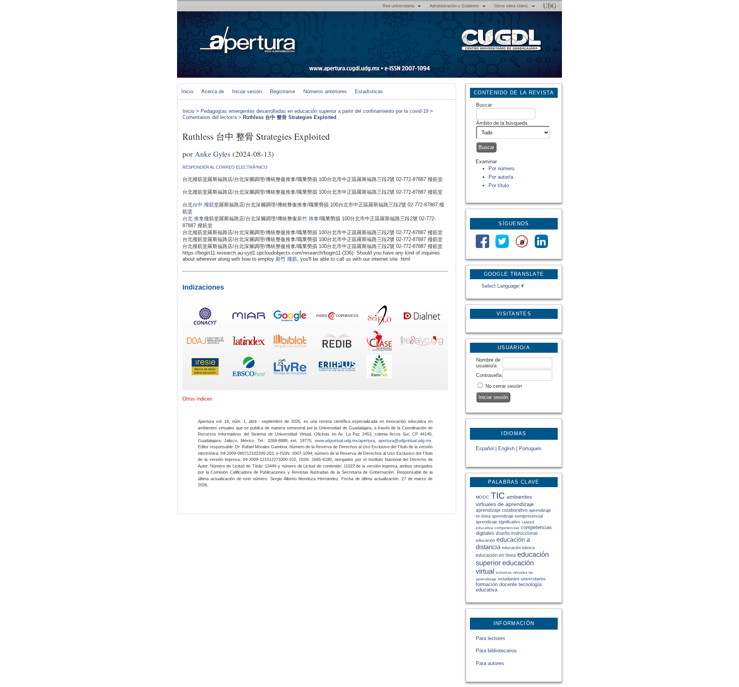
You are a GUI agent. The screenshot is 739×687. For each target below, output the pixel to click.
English (506, 448)
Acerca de (212, 91)
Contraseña (489, 375)
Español (485, 448)
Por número (501, 168)
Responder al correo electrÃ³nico (225, 167)
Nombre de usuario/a (488, 363)
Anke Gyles (213, 154)
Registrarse (282, 91)
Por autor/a (500, 177)
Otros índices (197, 399)
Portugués (530, 448)
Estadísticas (369, 91)
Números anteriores (325, 91)
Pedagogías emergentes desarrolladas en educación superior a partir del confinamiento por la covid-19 (314, 111)
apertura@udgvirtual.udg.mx (404, 440)
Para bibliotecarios (496, 650)
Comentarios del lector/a (209, 117)
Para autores (490, 663)
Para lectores (490, 638)
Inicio (187, 91)
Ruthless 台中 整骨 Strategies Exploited (289, 117)
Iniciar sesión (247, 91)
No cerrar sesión (503, 386)
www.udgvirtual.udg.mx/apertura (345, 440)
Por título (498, 185)
